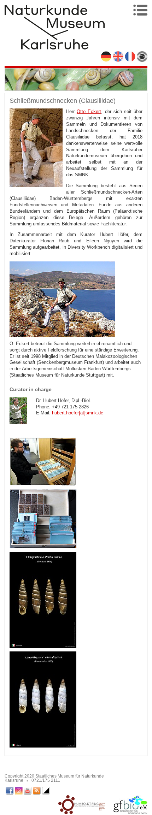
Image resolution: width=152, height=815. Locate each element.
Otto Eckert (89, 111)
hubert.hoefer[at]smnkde (77, 412)
